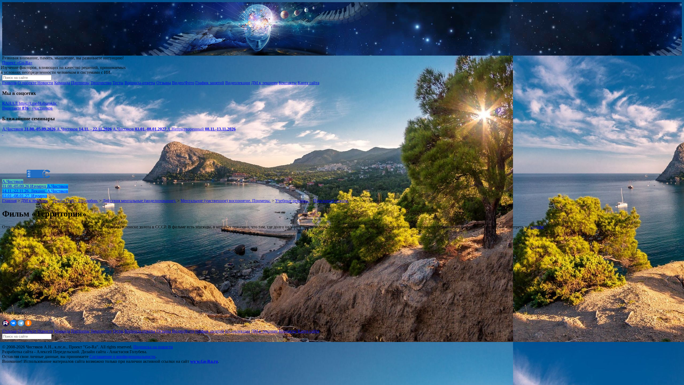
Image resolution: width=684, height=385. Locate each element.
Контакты (288, 82)
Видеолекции (237, 82)
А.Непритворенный (201, 129)
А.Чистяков (29, 129)
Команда (62, 82)
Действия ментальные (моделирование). (139, 200)
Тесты (117, 82)
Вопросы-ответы (140, 82)
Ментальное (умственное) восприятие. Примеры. (226, 200)
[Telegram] (21, 323)
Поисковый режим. (330, 200)
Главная (9, 82)
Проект (17, 62)
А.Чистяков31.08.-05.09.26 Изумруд (24, 183)
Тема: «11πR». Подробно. (75, 200)
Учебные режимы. (292, 200)
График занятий (209, 82)
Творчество (101, 82)
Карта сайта (308, 82)
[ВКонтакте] (13, 323)
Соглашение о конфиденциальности (123, 356)
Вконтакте (27, 108)
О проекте (27, 82)
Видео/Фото (183, 82)
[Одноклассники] (28, 323)
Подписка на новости (153, 347)
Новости (45, 82)
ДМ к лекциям (264, 82)
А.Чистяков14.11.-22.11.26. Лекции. (35, 188)
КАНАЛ (29, 103)
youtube (537, 227)
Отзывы (163, 82)
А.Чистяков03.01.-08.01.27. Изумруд (35, 193)
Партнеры (80, 82)
